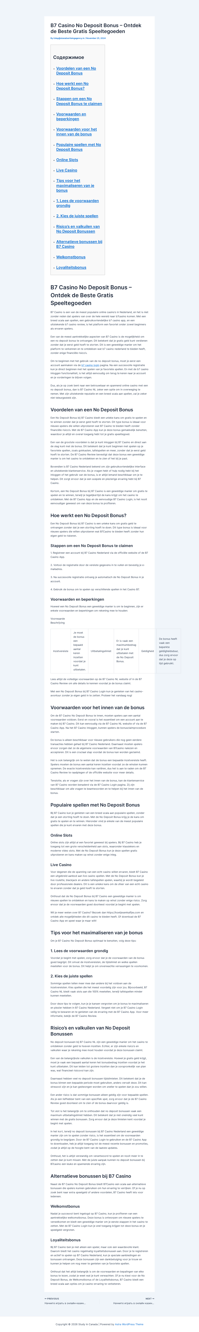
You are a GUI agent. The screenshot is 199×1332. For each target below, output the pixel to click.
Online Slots (67, 160)
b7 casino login (90, 365)
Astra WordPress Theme (129, 1324)
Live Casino (66, 170)
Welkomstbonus (71, 257)
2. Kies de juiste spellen (77, 216)
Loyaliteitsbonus (71, 267)
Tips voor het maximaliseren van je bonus (75, 185)
